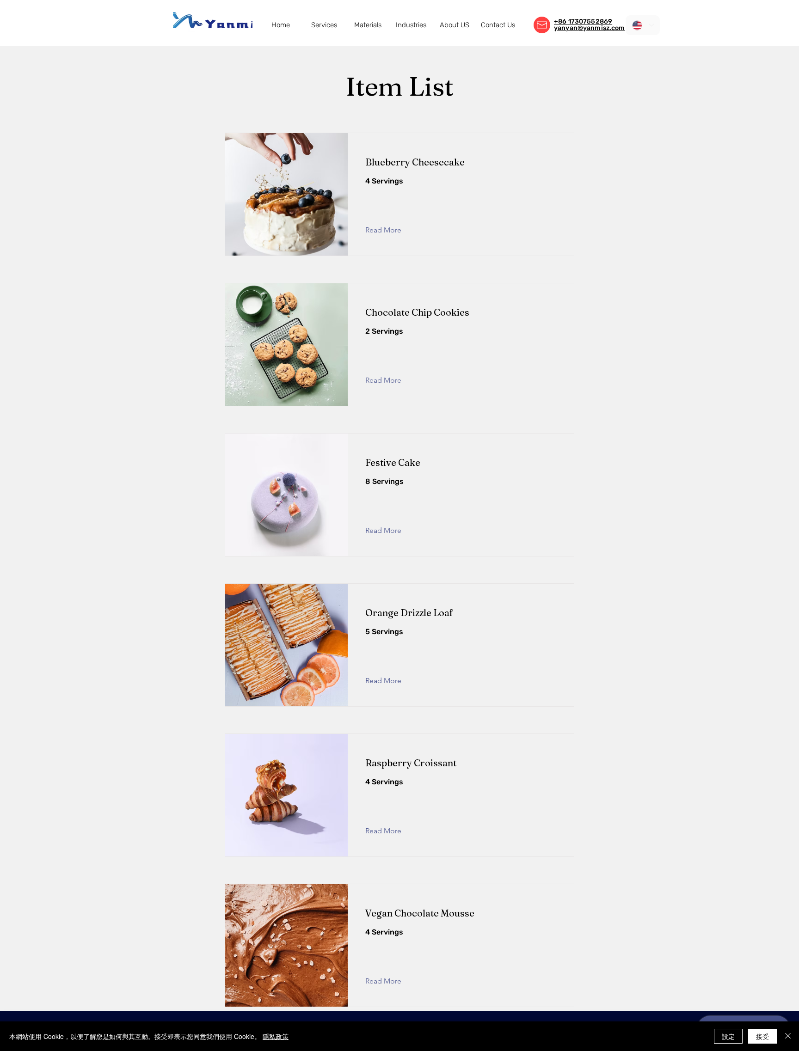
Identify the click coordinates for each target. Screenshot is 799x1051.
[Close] (787, 1036)
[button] (324, 25)
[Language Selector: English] (643, 25)
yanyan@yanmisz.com (589, 28)
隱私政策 (276, 1036)
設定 (728, 1036)
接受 (762, 1036)
